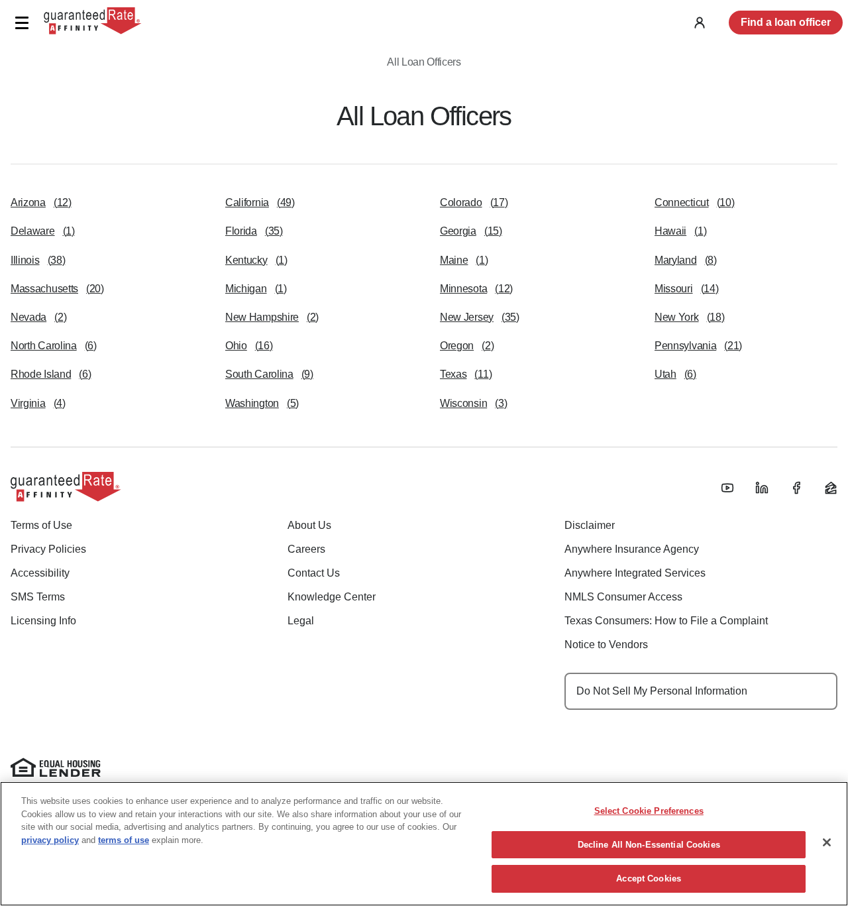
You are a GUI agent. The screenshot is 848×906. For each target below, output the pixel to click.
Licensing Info (43, 620)
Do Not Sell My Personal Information (661, 691)
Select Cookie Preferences (649, 811)
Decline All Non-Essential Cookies (649, 845)
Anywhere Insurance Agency (631, 549)
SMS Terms (38, 596)
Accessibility (40, 573)
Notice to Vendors (606, 644)
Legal (301, 620)
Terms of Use (41, 525)
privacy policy (50, 840)
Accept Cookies (648, 878)
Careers (306, 549)
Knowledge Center (332, 596)
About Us (309, 525)
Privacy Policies (48, 549)
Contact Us (314, 573)
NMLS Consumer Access (623, 596)
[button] (21, 23)
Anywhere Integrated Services (635, 573)
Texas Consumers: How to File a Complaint (666, 620)
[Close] (826, 842)
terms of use (123, 840)
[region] (424, 843)
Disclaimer (589, 525)
